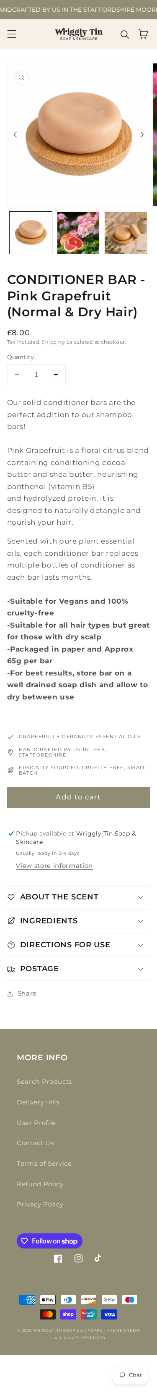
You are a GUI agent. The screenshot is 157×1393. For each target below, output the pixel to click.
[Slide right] (142, 135)
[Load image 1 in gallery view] (30, 233)
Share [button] (27, 993)
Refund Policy (40, 1184)
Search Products (44, 1081)
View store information (54, 866)
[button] (11, 34)
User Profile (36, 1123)
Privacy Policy (40, 1204)
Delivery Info (38, 1102)
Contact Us (35, 1143)
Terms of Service (44, 1163)
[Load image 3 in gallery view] (125, 233)
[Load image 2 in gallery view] (78, 233)
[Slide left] (15, 135)
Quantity (20, 357)
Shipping (53, 342)
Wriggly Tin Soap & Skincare (68, 1330)
